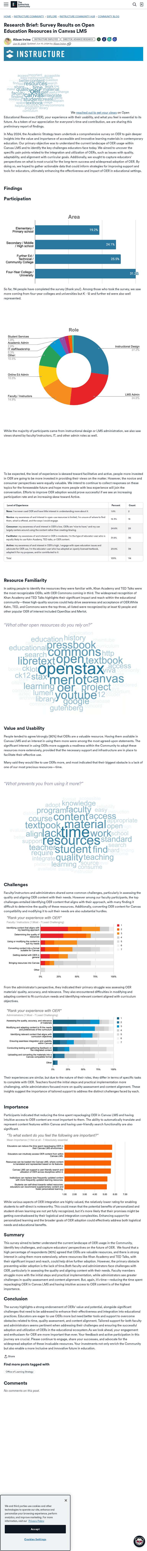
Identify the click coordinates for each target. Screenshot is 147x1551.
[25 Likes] (115, 39)
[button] (7, 41)
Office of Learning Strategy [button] (19, 1371)
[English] (20, 4)
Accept (35, 1529)
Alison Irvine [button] (22, 39)
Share (9, 1357)
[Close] (66, 1500)
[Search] (134, 4)
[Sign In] (141, 4)
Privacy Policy (36, 1520)
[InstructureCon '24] (99, 39)
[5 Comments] (109, 39)
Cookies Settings (35, 1539)
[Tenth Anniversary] (104, 39)
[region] (35, 1523)
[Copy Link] (69, 43)
